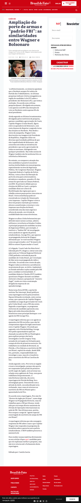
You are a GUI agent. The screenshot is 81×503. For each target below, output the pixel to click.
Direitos (31, 9)
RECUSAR (59, 499)
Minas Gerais (46, 485)
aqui (27, 439)
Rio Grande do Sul (58, 485)
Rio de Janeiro (57, 482)
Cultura (40, 9)
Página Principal (10, 9)
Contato (14, 487)
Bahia (44, 476)
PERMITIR (72, 499)
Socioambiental (47, 9)
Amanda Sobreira (35, 57)
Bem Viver (32, 484)
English (58, 3)
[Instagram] (9, 3)
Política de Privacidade (15, 492)
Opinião (35, 9)
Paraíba (44, 489)
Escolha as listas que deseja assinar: (61, 46)
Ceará (44, 479)
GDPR (12, 500)
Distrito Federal (46, 482)
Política (26, 9)
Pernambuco (57, 479)
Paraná (55, 476)
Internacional (34, 478)
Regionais (17, 9)
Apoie (3, 9)
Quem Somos (55, 9)
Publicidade (15, 483)
